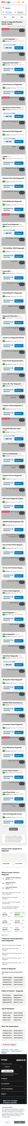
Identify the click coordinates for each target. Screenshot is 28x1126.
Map (22, 17)
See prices (18, 48)
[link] (14, 2)
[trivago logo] (6, 2)
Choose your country (6, 1063)
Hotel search (5, 1049)
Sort (5, 17)
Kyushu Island (5, 1051)
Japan (16, 1049)
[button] (13, 7)
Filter (13, 17)
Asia (11, 1049)
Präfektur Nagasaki (16, 1051)
